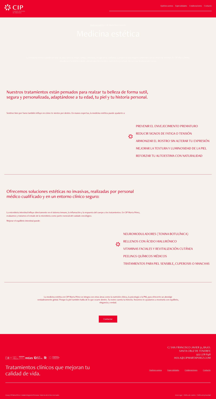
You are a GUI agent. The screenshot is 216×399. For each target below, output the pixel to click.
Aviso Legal (178, 395)
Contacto (208, 6)
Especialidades (181, 6)
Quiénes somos (166, 6)
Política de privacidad (204, 395)
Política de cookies (189, 395)
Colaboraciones (195, 6)
